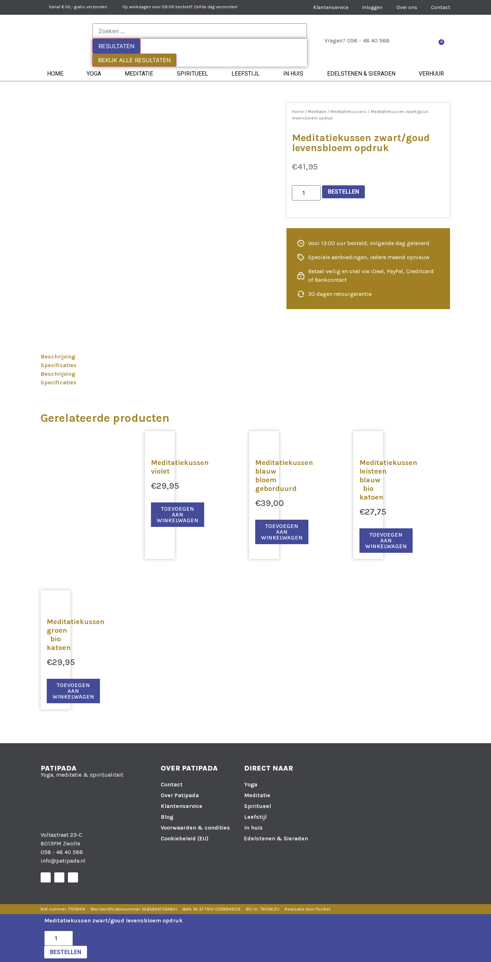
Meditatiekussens (348, 111)
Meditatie (139, 73)
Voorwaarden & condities (195, 827)
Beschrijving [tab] (58, 356)
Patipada (59, 768)
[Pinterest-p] (73, 877)
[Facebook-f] (46, 877)
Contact (172, 784)
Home (55, 73)
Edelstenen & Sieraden (361, 73)
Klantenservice (181, 806)
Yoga (94, 73)
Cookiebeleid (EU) (184, 838)
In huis (293, 73)
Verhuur (431, 73)
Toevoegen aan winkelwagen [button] (177, 514)
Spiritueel (192, 73)
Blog (167, 816)
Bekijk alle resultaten (134, 60)
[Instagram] (59, 877)
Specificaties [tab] (59, 365)
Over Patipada (180, 795)
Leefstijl (245, 73)
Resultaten (116, 46)
